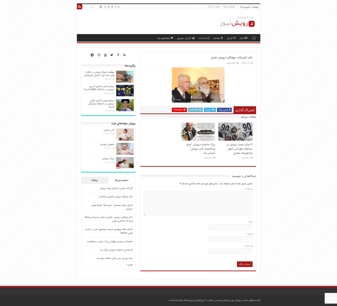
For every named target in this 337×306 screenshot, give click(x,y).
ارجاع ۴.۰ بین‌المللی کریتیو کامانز (198, 300)
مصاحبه (216, 38)
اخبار (242, 38)
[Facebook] (115, 7)
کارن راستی (109, 130)
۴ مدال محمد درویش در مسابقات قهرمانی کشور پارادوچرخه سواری (239, 148)
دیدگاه (249, 189)
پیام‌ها (94, 180)
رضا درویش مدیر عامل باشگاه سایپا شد (114, 258)
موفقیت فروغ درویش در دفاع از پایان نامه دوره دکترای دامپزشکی (99, 73)
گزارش (229, 38)
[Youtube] (108, 7)
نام (250, 222)
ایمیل (249, 234)
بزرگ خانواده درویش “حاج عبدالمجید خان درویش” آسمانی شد (201, 148)
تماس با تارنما (214, 6)
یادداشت (203, 38)
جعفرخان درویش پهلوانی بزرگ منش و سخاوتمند (110, 241)
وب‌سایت (248, 246)
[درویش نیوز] (235, 22)
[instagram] (105, 7)
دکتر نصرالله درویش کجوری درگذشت (115, 196)
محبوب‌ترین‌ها (121, 180)
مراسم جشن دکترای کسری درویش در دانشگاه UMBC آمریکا (99, 87)
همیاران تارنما (229, 6)
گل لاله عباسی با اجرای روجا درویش (116, 188)
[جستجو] (79, 6)
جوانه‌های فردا (163, 38)
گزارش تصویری (184, 38)
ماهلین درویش (107, 144)
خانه (254, 37)
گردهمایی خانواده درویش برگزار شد (116, 250)
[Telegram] (100, 7)
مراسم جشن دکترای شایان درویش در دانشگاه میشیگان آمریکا (101, 104)
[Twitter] (112, 7)
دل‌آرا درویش (108, 158)
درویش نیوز (236, 300)
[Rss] (118, 7)
